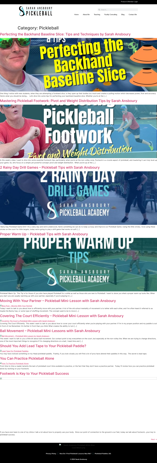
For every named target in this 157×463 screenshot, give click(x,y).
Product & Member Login (129, 1)
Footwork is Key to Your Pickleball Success (34, 373)
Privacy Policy (51, 453)
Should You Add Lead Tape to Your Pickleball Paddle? (43, 346)
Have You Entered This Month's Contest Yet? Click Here (78, 22)
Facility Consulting (110, 14)
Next (154, 439)
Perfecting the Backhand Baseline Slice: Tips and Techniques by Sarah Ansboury (65, 34)
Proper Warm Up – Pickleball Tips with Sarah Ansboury (44, 234)
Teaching (97, 14)
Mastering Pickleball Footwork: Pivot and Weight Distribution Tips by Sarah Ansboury (68, 101)
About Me (86, 14)
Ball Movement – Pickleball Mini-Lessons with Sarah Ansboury (50, 331)
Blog (122, 14)
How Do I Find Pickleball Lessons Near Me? (75, 453)
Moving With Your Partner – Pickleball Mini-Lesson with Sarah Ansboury (58, 301)
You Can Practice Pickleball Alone (27, 358)
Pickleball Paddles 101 (103, 453)
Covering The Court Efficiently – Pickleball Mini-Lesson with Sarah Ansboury (62, 316)
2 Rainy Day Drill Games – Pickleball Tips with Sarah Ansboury (50, 167)
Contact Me (133, 14)
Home (76, 14)
